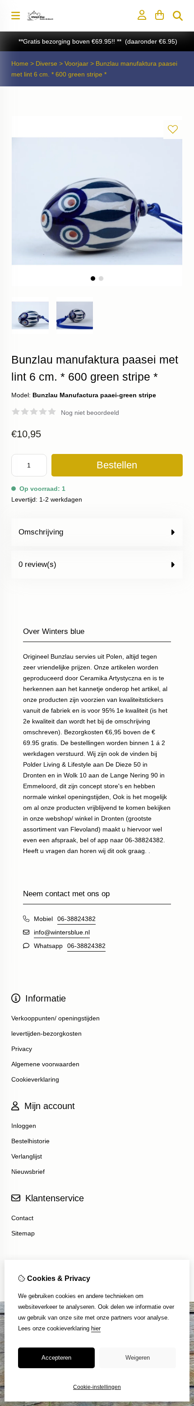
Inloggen (23, 1125)
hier (96, 1328)
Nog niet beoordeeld (90, 412)
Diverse (47, 63)
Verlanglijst (26, 1156)
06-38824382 (76, 918)
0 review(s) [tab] (37, 564)
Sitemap (23, 1233)
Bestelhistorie (30, 1141)
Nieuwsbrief (28, 1171)
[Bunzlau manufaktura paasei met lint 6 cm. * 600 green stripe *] (97, 284)
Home (19, 63)
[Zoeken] (178, 16)
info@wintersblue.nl (62, 932)
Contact (22, 1218)
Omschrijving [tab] (40, 532)
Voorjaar (76, 63)
